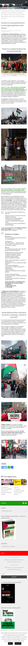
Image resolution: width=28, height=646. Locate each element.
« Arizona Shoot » (11, 427)
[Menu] (26, 2)
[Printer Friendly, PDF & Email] (3, 464)
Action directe (5, 11)
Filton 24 (14, 13)
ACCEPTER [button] (18, 643)
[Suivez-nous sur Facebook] (23, 503)
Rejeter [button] (10, 643)
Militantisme (4, 14)
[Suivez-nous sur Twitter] (26, 503)
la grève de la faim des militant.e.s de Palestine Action (13, 189)
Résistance (21, 16)
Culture (9, 13)
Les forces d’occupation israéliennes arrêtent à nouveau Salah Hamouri (19, 491)
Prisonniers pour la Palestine (9, 16)
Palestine (11, 14)
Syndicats (4, 18)
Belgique (12, 11)
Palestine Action (19, 14)
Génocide (20, 13)
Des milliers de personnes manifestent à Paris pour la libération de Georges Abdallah (6, 490)
